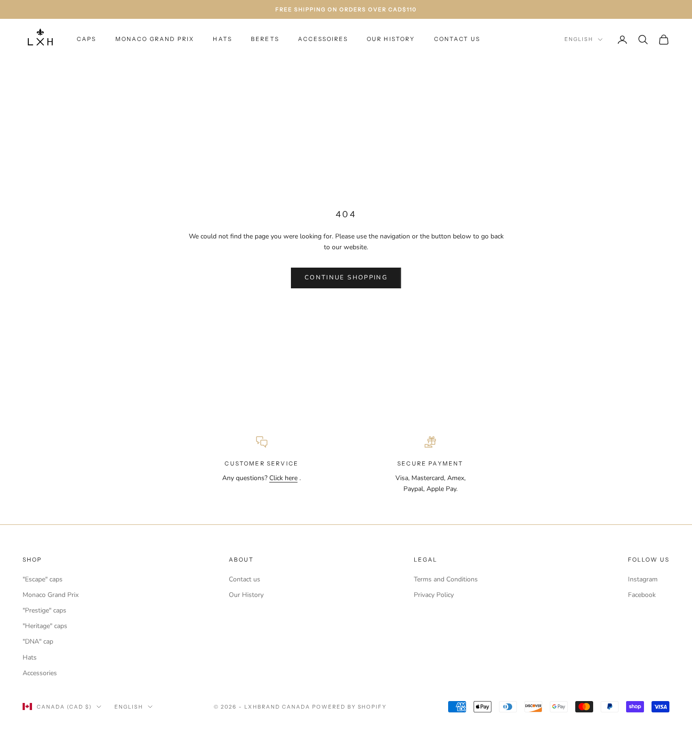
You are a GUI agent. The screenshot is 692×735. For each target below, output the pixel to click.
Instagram (643, 579)
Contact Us (457, 38)
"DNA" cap (38, 641)
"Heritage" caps (45, 625)
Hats (222, 38)
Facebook (642, 594)
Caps (87, 38)
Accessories (40, 673)
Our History (391, 38)
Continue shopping (346, 277)
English (578, 39)
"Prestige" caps (44, 610)
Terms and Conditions (446, 579)
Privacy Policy (434, 594)
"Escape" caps (43, 579)
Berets (265, 38)
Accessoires (323, 38)
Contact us (244, 579)
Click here (283, 478)
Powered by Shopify (349, 706)
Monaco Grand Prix (154, 38)
